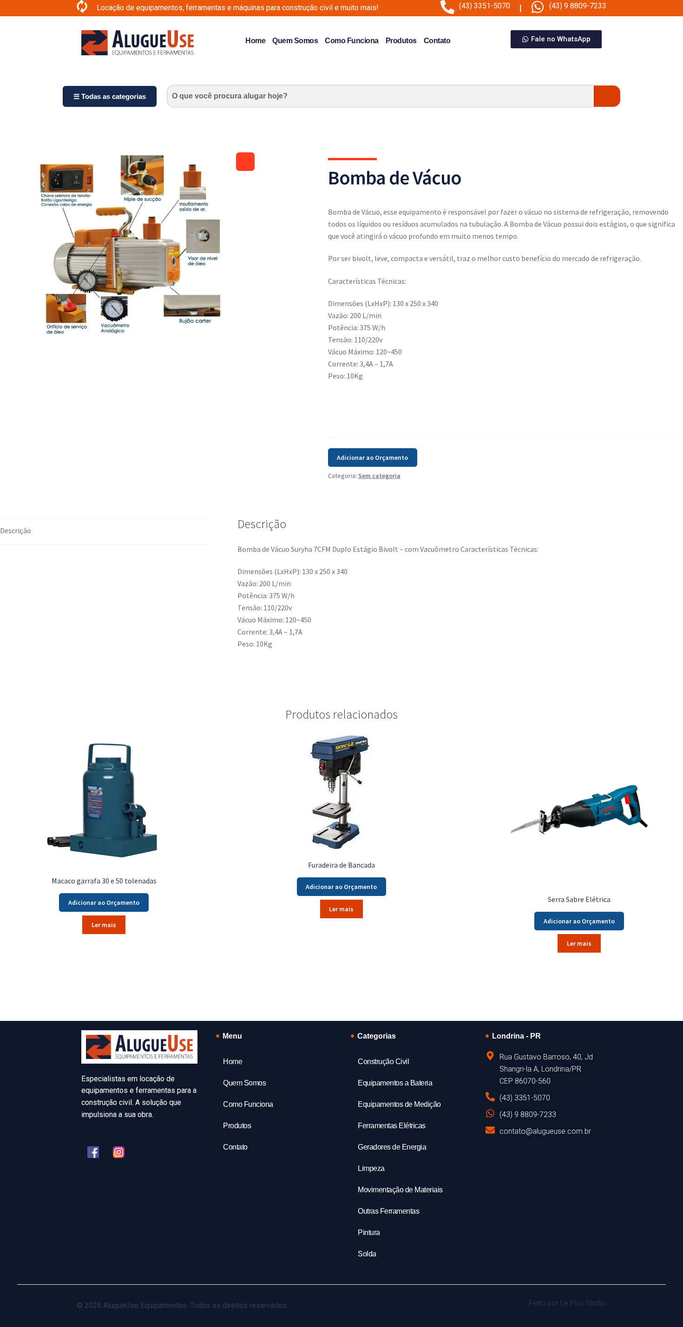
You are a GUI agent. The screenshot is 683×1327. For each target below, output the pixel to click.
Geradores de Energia (392, 1147)
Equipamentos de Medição (399, 1104)
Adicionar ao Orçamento (372, 457)
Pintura (369, 1232)
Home (255, 41)
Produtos (401, 41)
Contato (437, 41)
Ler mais (104, 925)
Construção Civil (383, 1062)
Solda (367, 1254)
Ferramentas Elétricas (392, 1126)
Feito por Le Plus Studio (567, 1303)
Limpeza (371, 1168)
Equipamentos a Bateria (395, 1083)
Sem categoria (379, 475)
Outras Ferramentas (388, 1211)
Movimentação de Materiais (400, 1190)
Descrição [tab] (15, 530)
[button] (245, 161)
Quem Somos (295, 41)
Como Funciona (352, 41)
